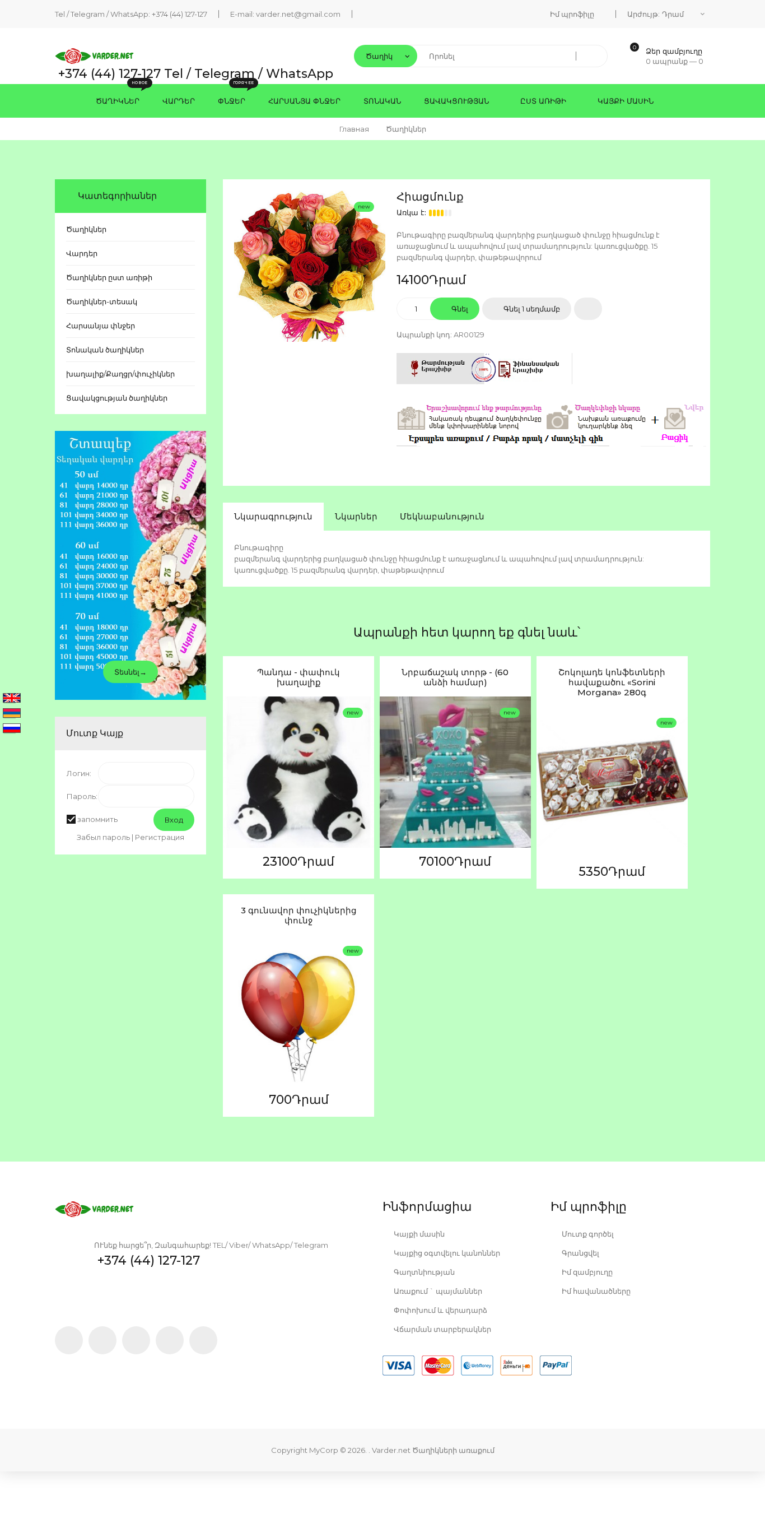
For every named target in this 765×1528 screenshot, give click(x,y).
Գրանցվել (579, 1252)
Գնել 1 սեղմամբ (531, 308)
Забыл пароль (103, 837)
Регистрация (159, 837)
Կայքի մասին (418, 1233)
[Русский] (12, 729)
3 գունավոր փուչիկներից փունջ (299, 915)
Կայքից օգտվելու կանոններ (446, 1252)
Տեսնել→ (130, 671)
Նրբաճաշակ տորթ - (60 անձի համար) (455, 677)
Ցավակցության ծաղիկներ (116, 397)
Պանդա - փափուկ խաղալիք (298, 677)
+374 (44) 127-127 (179, 14)
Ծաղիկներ (86, 229)
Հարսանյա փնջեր (100, 325)
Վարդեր (81, 253)
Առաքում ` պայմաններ (437, 1291)
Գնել (459, 308)
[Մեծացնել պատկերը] (234, 785)
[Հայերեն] (12, 714)
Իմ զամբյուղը (586, 1271)
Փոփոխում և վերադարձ (439, 1310)
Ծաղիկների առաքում (453, 1450)
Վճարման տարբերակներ (441, 1329)
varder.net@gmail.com (298, 14)
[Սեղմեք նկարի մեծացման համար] (309, 266)
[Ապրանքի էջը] (234, 812)
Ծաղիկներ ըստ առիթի (109, 277)
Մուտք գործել (587, 1233)
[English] (12, 698)
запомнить (97, 819)
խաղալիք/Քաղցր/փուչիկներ (120, 373)
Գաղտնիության (423, 1271)
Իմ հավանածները (595, 1291)
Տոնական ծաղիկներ (105, 349)
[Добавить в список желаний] (588, 309)
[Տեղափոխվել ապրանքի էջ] (298, 772)
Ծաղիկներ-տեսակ (101, 301)
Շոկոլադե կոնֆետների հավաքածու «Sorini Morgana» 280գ (611, 682)
